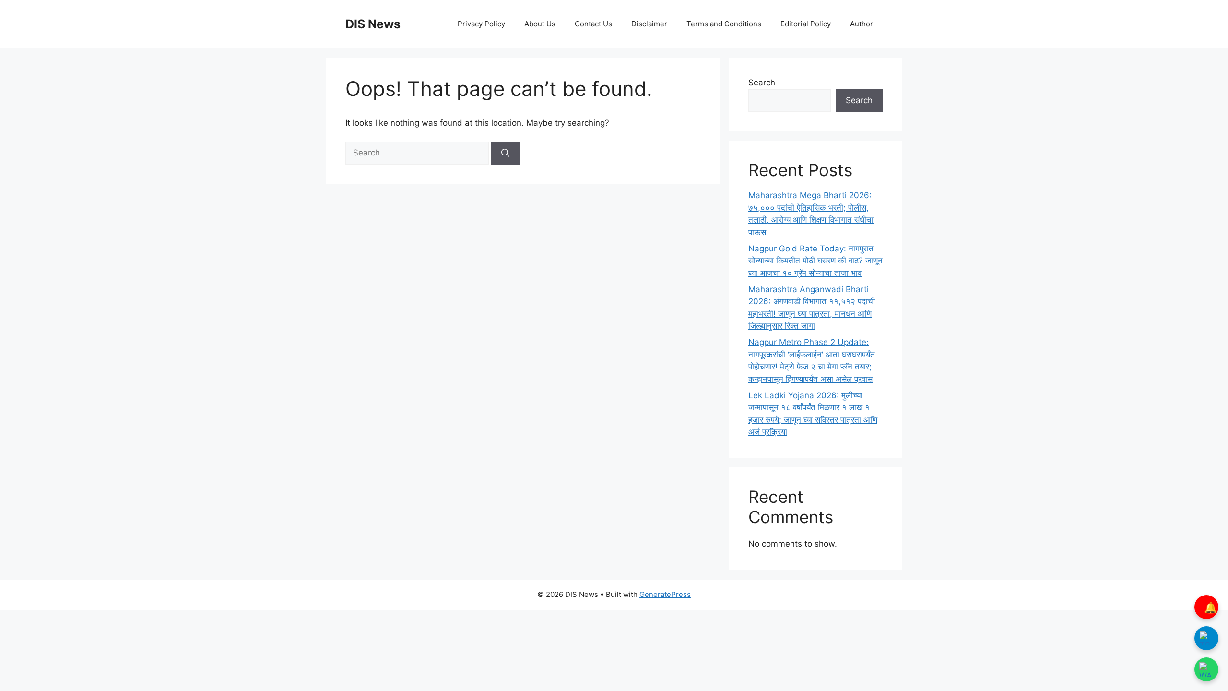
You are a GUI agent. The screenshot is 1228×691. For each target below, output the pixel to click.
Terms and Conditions (723, 23)
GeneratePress (665, 594)
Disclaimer (649, 23)
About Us (539, 23)
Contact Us (593, 23)
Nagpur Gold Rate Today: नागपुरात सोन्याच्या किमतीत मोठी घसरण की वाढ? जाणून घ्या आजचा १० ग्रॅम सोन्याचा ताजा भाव (815, 261)
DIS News (373, 24)
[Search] (505, 153)
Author (861, 23)
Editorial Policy (805, 23)
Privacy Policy (481, 23)
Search (761, 82)
